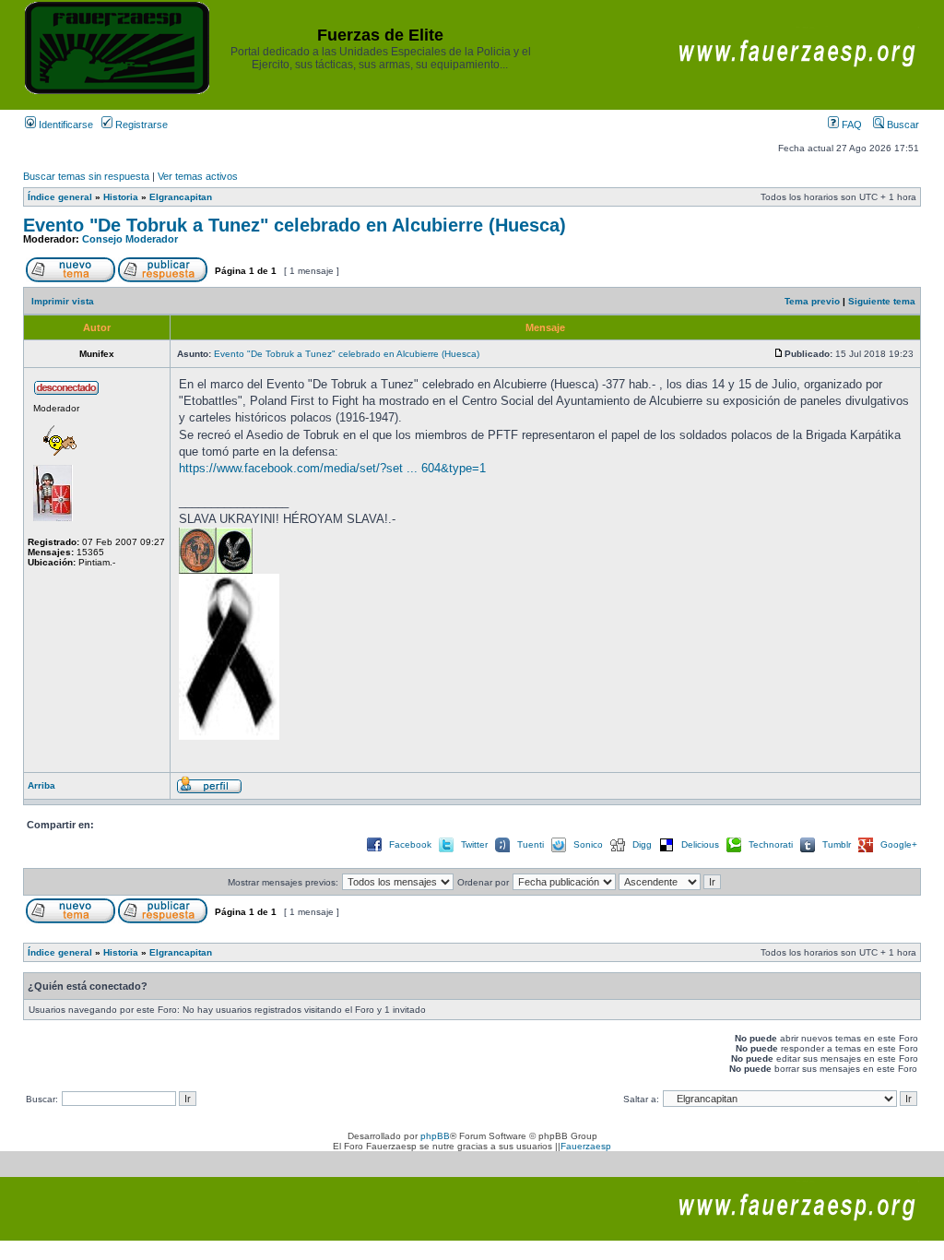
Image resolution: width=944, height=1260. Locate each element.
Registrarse (140, 124)
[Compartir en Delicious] (666, 851)
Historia (120, 197)
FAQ (850, 124)
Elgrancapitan (180, 197)
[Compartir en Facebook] (374, 851)
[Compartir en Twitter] (446, 851)
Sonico (588, 844)
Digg (642, 844)
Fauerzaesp (585, 1146)
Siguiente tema (881, 301)
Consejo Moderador (130, 238)
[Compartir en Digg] (617, 851)
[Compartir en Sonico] (558, 851)
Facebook (410, 844)
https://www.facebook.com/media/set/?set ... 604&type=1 (332, 468)
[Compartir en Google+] (865, 851)
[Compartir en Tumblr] (807, 851)
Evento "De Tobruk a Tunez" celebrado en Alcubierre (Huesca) (294, 225)
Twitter (474, 844)
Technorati (771, 844)
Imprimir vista (62, 301)
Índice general (60, 197)
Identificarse (64, 124)
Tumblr (836, 844)
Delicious (700, 844)
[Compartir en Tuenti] (502, 851)
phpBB (435, 1136)
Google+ (898, 844)
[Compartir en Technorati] (734, 851)
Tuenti (530, 844)
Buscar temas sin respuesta (86, 176)
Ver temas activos (198, 176)
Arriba (41, 785)
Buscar (901, 124)
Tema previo (812, 301)
